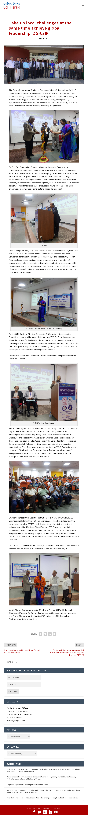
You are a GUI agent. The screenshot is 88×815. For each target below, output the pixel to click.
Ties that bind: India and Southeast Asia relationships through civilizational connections (42, 798)
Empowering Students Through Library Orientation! (27, 785)
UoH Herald (37, 808)
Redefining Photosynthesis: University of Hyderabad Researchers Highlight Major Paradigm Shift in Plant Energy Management (43, 770)
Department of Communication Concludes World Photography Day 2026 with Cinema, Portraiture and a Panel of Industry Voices (41, 778)
